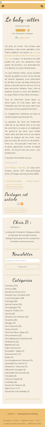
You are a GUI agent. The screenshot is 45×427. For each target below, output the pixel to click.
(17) (13, 354)
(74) (14, 310)
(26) (13, 326)
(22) (18, 338)
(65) (10, 314)
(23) (16, 332)
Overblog (33, 414)
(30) (17, 317)
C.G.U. (38, 420)
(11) (16, 363)
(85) (11, 301)
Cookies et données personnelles (14, 423)
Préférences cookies (34, 423)
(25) (11, 329)
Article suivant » (33, 181)
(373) (11, 286)
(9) (15, 370)
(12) (19, 360)
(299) (10, 289)
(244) (15, 292)
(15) (9, 357)
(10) (16, 366)
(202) (17, 295)
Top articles (7, 420)
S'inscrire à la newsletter (16, 210)
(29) (11, 320)
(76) (13, 304)
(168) (14, 298)
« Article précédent (13, 181)
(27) (10, 323)
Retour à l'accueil (13, 187)
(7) (12, 388)
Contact (16, 420)
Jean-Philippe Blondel (15, 167)
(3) (17, 391)
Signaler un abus (27, 420)
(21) (12, 345)
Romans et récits (22, 26)
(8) (17, 373)
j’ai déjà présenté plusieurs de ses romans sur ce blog (22, 55)
